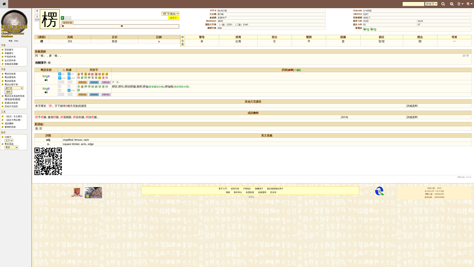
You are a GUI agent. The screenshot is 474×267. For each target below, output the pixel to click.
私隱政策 (250, 192)
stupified (68, 139)
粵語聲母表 (10, 77)
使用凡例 (235, 188)
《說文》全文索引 (13, 116)
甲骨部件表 (10, 56)
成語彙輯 (9, 123)
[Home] (4, 4)
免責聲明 (262, 192)
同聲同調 (105, 82)
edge (91, 144)
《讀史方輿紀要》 (13, 120)
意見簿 (273, 192)
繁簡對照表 (10, 127)
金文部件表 (10, 60)
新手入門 (223, 188)
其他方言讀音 (11, 106)
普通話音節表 (11, 103)
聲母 (7, 99)
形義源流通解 (11, 64)
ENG (16, 41)
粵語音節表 (10, 73)
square (67, 144)
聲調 (17, 99)
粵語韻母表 (10, 81)
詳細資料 (412, 105)
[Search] (443, 4)
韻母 (12, 99)
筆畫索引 (9, 53)
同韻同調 (94, 82)
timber (75, 144)
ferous (78, 139)
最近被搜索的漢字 (275, 188)
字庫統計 (247, 188)
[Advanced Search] (452, 4)
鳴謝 (228, 192)
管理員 (251, 197)
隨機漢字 (259, 188)
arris (83, 144)
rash (86, 139)
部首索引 (9, 49)
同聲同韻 (82, 82)
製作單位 (238, 192)
